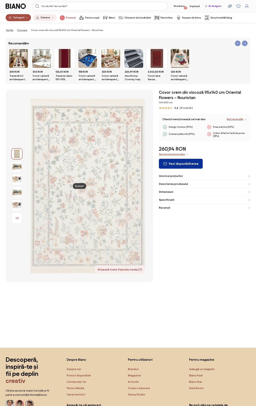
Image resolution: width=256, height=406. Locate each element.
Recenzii (164, 207)
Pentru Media (75, 388)
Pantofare (166, 17)
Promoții (71, 17)
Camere (45, 17)
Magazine (134, 375)
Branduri (133, 369)
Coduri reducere (139, 388)
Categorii (18, 17)
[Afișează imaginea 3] (17, 179)
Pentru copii (92, 17)
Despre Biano (76, 359)
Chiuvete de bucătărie (137, 17)
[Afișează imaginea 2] (17, 166)
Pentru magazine (201, 359)
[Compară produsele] (229, 6)
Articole (133, 381)
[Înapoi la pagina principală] (17, 6)
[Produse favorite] (238, 6)
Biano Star (195, 381)
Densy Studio (136, 394)
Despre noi (74, 369)
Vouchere (180, 7)
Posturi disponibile (79, 375)
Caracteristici (76, 394)
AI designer (215, 6)
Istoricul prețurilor (171, 175)
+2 (17, 218)
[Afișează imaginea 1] (17, 153)
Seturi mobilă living (221, 17)
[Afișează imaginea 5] (17, 205)
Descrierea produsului (173, 183)
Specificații (166, 199)
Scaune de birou (191, 17)
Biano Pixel (196, 375)
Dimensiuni (166, 191)
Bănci (112, 17)
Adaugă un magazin (202, 369)
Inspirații (195, 6)
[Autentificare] (246, 6)
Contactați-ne (76, 381)
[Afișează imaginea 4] (17, 192)
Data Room (196, 388)
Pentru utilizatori (140, 359)
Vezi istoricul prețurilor (172, 154)
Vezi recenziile (235, 119)
